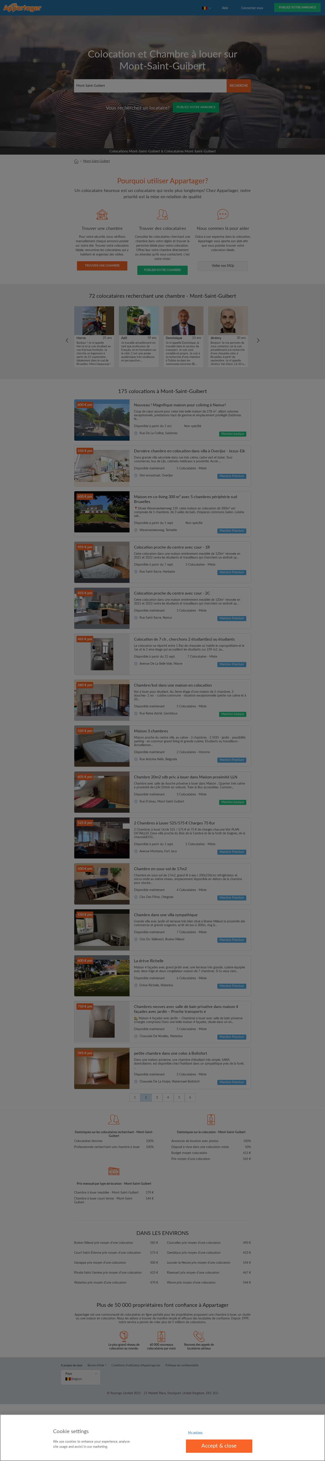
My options (195, 1432)
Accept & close (219, 1446)
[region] (162, 1437)
